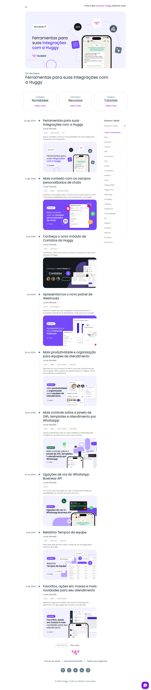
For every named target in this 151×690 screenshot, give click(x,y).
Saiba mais (40, 105)
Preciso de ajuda (52, 661)
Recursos (107, 142)
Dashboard (108, 209)
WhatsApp (108, 195)
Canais (106, 166)
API (105, 218)
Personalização (110, 214)
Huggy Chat (109, 190)
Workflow (107, 228)
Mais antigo (74, 645)
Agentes (107, 233)
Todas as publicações (112, 132)
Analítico (107, 175)
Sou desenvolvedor (73, 661)
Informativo (108, 156)
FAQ (105, 152)
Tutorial (107, 147)
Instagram (108, 199)
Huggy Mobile (109, 185)
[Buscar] (124, 126)
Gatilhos (107, 223)
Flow (106, 161)
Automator (108, 242)
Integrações (109, 171)
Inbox (106, 180)
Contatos (108, 237)
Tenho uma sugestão (97, 661)
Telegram (107, 204)
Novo (106, 137)
